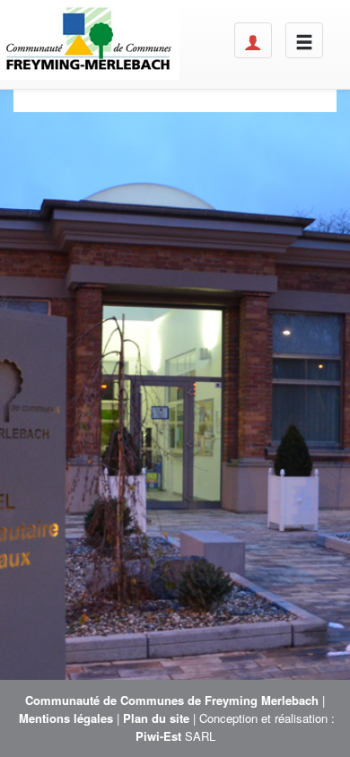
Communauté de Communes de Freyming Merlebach (172, 700)
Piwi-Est (158, 735)
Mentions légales (66, 718)
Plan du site (156, 718)
